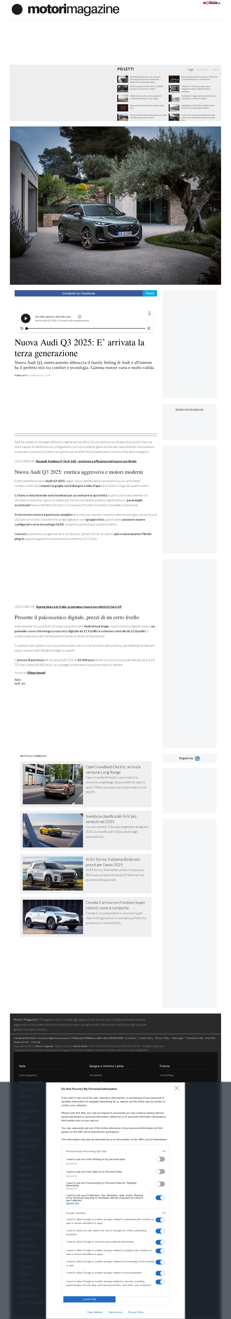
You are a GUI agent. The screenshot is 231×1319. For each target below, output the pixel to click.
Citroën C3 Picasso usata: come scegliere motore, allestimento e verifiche (195, 89)
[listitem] (115, 1151)
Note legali (177, 1037)
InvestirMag (166, 1075)
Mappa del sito (21, 1041)
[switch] (160, 1159)
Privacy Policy (136, 1312)
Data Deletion (95, 1312)
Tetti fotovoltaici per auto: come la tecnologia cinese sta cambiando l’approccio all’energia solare (145, 79)
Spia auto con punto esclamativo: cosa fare (147, 106)
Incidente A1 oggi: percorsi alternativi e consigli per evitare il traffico (199, 97)
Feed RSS (210, 1037)
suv (23, 683)
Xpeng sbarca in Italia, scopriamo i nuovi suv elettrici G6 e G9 (78, 607)
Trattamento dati (194, 1037)
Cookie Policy (145, 1037)
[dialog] (115, 1200)
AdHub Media (80, 1046)
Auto (18, 679)
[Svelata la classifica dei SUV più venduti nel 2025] (54, 830)
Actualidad (95, 1075)
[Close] (178, 1089)
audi (17, 683)
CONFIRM (89, 1299)
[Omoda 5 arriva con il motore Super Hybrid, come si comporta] (54, 917)
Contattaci (130, 1037)
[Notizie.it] (211, 3)
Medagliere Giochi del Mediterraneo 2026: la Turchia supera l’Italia (198, 106)
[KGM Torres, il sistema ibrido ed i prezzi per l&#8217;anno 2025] (54, 874)
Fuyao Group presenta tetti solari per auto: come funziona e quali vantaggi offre (198, 118)
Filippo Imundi (36, 672)
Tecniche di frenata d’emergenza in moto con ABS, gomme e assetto (148, 116)
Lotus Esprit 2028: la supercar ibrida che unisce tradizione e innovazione (199, 78)
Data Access (115, 1312)
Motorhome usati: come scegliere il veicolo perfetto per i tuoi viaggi (146, 97)
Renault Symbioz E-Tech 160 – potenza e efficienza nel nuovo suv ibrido (86, 461)
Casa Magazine (28, 1075)
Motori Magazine (25, 1019)
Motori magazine (44, 1046)
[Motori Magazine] (65, 9)
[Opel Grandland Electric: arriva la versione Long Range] (54, 784)
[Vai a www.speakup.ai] (150, 313)
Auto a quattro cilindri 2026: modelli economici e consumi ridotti (146, 87)
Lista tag (35, 1041)
